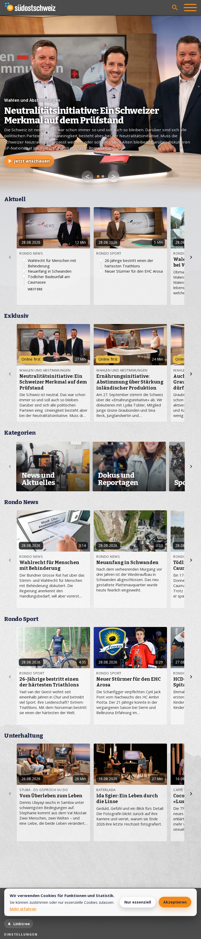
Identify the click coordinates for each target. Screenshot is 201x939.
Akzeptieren (175, 902)
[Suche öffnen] (175, 7)
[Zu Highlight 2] (103, 176)
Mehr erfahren (23, 908)
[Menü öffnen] (190, 7)
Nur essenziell (137, 902)
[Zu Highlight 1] (98, 176)
